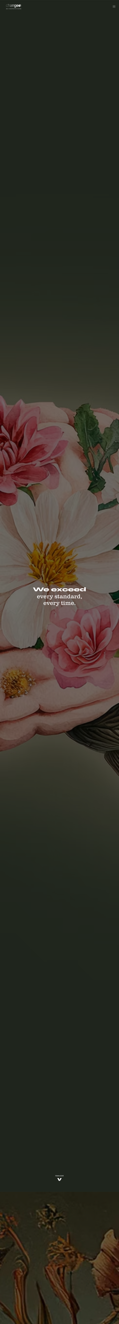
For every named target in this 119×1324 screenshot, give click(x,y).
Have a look (59, 1181)
